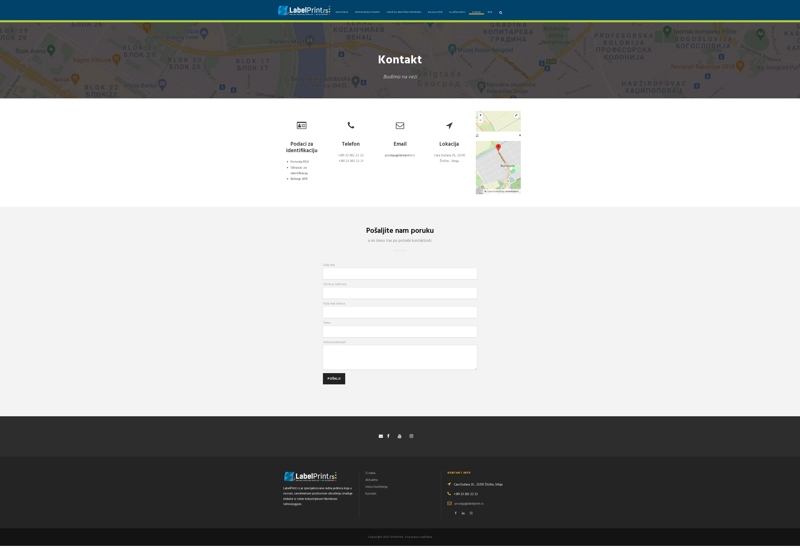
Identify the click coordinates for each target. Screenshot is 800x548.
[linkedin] (463, 513)
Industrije (342, 12)
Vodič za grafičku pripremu (404, 12)
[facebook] (388, 436)
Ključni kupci (457, 12)
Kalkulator (435, 12)
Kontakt (370, 493)
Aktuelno (371, 480)
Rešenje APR (299, 179)
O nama (476, 12)
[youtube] (399, 436)
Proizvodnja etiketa (367, 12)
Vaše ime (329, 265)
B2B (490, 12)
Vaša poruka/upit (334, 342)
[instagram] (411, 436)
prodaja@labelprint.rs (469, 503)
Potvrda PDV (300, 162)
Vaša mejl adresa (334, 303)
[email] (381, 436)
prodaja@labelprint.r (399, 155)
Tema (326, 322)
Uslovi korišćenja (376, 486)
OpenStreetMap (496, 191)
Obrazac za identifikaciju (299, 170)
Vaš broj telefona (334, 284)
